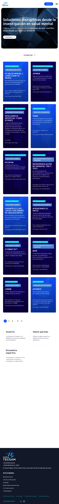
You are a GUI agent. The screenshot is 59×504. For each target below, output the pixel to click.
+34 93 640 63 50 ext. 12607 (11, 465)
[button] (48, 4)
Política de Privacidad (30, 496)
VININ (35, 116)
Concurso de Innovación (9, 479)
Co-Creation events (8, 488)
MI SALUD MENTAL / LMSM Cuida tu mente (14, 75)
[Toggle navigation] (57, 4)
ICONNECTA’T (11, 249)
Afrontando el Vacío (40, 209)
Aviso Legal (19, 496)
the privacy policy (16, 444)
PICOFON (9, 162)
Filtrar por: (28, 55)
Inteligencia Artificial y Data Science (13, 118)
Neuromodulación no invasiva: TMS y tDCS (42, 166)
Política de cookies (44, 496)
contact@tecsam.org (9, 462)
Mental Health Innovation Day (11, 485)
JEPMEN (36, 73)
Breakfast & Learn (8, 477)
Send (49, 447)
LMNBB (8, 289)
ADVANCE (37, 289)
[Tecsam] (5, 4)
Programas (6, 482)
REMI (35, 251)
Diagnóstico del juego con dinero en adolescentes (14, 210)
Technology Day (7, 491)
